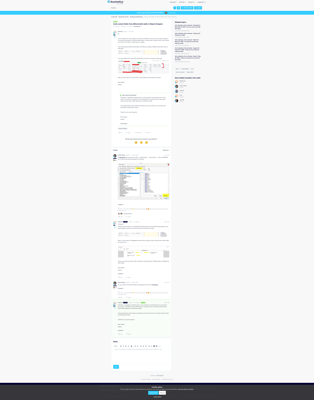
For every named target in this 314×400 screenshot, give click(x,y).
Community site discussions (182, 30)
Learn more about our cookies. (186, 389)
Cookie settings (156, 379)
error (192, 68)
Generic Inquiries (180, 72)
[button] (187, 7)
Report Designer (123, 128)
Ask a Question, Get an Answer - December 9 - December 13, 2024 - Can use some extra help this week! (188, 27)
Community (201, 2)
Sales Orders (190, 72)
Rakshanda (182, 81)
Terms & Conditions (146, 379)
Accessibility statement (167, 379)
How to (177, 68)
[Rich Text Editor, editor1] (141, 356)
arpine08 (182, 100)
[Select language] (178, 7)
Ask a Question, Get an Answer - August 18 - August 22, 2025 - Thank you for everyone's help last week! (187, 49)
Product (191, 2)
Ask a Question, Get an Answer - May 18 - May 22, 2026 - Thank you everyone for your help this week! (188, 58)
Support (182, 2)
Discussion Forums (124, 16)
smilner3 (182, 90)
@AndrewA (122, 157)
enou (181, 95)
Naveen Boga (121, 155)
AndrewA (120, 31)
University (173, 2)
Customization (185, 68)
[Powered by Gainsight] (157, 376)
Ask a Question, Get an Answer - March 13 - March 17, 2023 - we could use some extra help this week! (187, 41)
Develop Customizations (136, 16)
